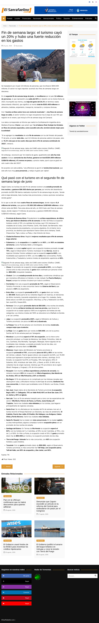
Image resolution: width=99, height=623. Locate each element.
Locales (17, 18)
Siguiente (57, 466)
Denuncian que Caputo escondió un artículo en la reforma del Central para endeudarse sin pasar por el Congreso (48, 506)
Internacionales (48, 18)
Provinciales (26, 18)
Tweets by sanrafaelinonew (78, 131)
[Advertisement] (82, 76)
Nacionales (37, 18)
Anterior (8, 466)
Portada (9, 18)
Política (58, 18)
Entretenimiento (77, 18)
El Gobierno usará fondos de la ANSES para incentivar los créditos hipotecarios (15, 546)
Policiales (88, 18)
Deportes (67, 18)
